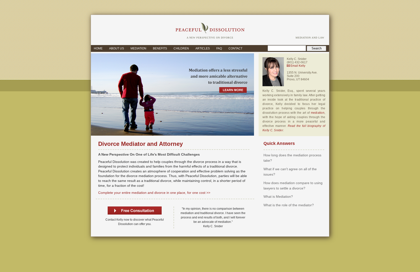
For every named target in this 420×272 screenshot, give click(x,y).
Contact (235, 48)
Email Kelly (297, 65)
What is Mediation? (278, 196)
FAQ (219, 48)
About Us (116, 48)
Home (98, 48)
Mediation (138, 48)
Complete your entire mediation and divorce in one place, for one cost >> (154, 193)
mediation (317, 112)
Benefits (160, 48)
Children (181, 48)
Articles (202, 48)
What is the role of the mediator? (288, 205)
